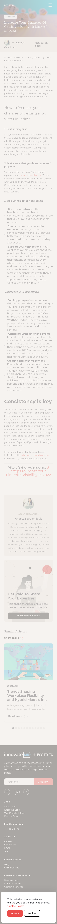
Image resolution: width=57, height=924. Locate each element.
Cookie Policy (15, 906)
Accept (15, 913)
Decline (32, 913)
